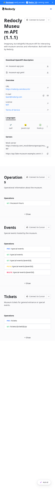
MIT (7, 105)
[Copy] (43, 95)
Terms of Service (13, 110)
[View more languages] (47, 126)
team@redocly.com (14, 97)
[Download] (47, 66)
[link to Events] (2, 227)
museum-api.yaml (16, 72)
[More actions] (49, 20)
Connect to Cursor (37, 20)
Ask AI (45, 482)
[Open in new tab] (47, 87)
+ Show (27, 214)
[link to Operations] (2, 177)
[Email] (47, 95)
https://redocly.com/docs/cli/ (18, 89)
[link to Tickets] (2, 296)
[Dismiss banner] (52, 2)
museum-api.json (16, 66)
